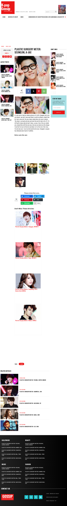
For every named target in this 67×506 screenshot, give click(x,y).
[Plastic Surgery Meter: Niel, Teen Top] (7, 113)
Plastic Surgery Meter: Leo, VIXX (29, 426)
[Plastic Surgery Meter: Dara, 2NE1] (9, 414)
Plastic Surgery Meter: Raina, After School (60, 78)
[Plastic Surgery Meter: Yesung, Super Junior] (7, 69)
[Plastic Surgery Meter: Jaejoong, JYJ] (9, 402)
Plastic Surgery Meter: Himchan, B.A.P (62, 12)
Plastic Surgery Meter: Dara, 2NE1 (30, 415)
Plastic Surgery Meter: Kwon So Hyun (60, 86)
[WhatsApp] (44, 91)
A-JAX (21, 364)
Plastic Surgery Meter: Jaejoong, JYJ (30, 403)
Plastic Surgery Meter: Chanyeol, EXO (6, 105)
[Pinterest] (38, 91)
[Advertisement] (33, 31)
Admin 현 (7, 53)
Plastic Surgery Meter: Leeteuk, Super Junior (61, 71)
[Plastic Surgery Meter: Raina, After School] (53, 78)
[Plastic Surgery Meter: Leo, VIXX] (9, 425)
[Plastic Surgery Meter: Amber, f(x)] (7, 84)
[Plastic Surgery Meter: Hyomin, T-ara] (53, 63)
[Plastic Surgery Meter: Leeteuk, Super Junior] (53, 70)
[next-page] (55, 92)
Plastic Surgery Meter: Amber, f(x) (5, 90)
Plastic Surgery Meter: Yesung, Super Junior (6, 76)
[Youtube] (11, 57)
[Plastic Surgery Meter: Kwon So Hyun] (53, 86)
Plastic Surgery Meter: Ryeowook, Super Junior (60, 55)
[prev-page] (52, 92)
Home (2, 46)
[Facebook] (3, 57)
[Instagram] (6, 57)
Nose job (8, 46)
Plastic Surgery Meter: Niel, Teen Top (6, 119)
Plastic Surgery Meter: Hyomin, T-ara (60, 63)
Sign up (58, 112)
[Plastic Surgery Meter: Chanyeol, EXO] (7, 99)
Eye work (22, 389)
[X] (8, 57)
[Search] (55, 11)
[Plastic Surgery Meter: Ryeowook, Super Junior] (53, 55)
